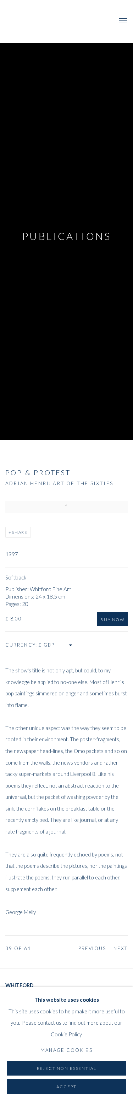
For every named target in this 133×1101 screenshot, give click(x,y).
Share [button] (20, 532)
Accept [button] (66, 1086)
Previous (92, 948)
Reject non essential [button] (66, 1068)
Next (120, 948)
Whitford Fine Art (57, 21)
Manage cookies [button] (66, 1050)
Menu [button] (122, 21)
